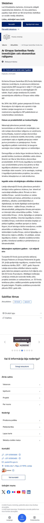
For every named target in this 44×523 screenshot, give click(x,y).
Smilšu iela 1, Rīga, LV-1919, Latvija (18, 466)
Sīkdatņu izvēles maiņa (12, 440)
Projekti (6, 398)
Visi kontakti (13, 477)
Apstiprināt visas (32, 24)
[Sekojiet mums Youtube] (18, 491)
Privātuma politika (10, 420)
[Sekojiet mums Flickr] (13, 491)
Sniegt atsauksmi (22, 366)
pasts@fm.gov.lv (11, 462)
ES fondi (17, 302)
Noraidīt (11, 24)
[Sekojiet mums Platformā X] (3, 492)
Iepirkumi (6, 391)
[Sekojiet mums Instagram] (23, 492)
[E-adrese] (6, 470)
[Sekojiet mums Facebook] (8, 492)
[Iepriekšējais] (5, 342)
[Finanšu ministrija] (22, 40)
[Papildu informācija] (20, 455)
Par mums (7, 404)
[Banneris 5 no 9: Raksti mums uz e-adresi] (22, 342)
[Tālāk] (39, 342)
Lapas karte (7, 433)
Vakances (6, 384)
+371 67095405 (11, 458)
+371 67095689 (11, 455)
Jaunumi (27, 302)
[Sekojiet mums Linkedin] (29, 492)
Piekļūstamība (8, 427)
